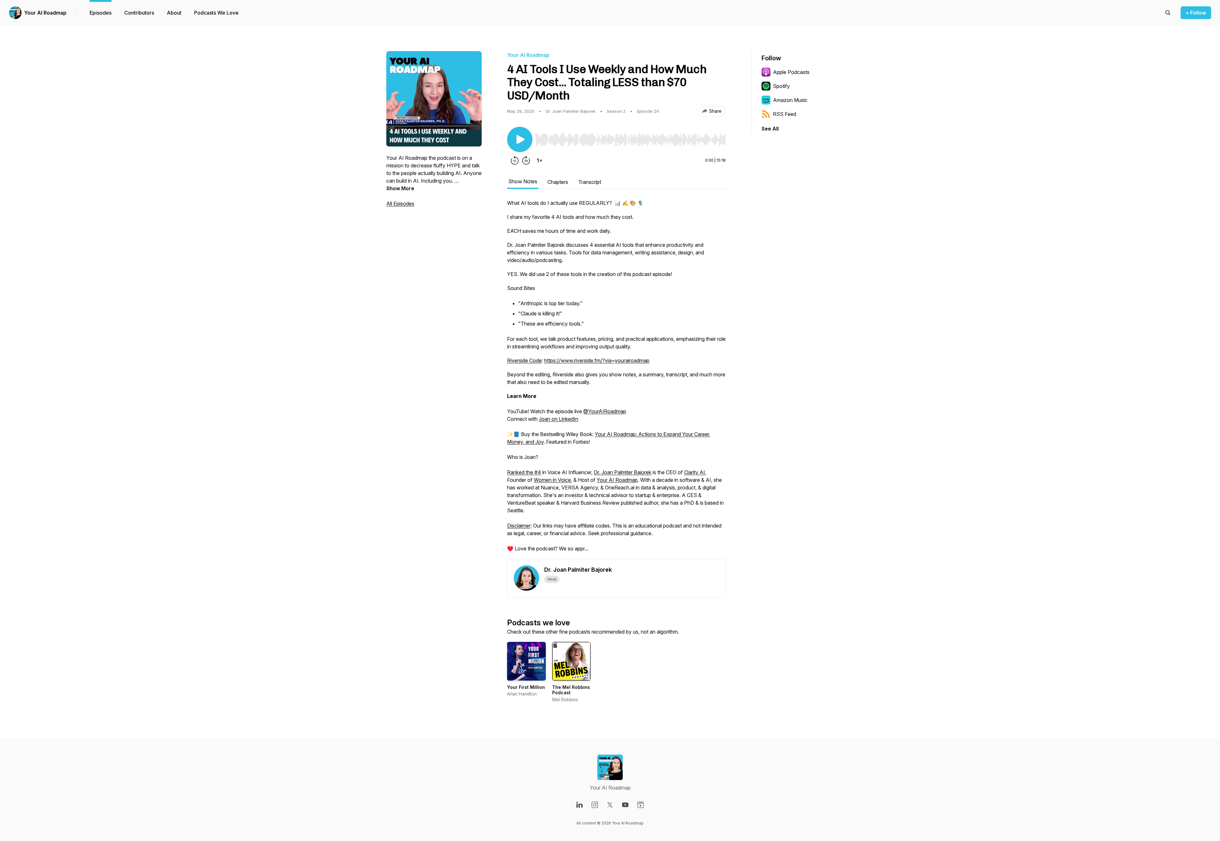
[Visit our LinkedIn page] (579, 805)
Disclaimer (519, 525)
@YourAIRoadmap (604, 411)
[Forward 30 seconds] (526, 160)
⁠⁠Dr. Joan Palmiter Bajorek (622, 472)
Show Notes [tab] (522, 181)
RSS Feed (784, 114)
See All (770, 128)
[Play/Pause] (519, 139)
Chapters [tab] (557, 182)
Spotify (781, 86)
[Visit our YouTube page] (625, 805)
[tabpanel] (616, 379)
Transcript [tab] (589, 182)
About (174, 13)
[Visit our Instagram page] (595, 805)
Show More (400, 188)
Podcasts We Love (216, 13)
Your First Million (526, 687)
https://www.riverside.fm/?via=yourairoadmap (596, 360)
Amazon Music (790, 100)
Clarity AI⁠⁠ (694, 472)
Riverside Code (524, 360)
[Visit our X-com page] (610, 805)
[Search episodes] (1167, 13)
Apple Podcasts (791, 72)
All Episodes (400, 203)
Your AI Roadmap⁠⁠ (617, 480)
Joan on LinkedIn (558, 419)
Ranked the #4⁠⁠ (524, 472)
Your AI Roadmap (45, 13)
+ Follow (1196, 13)
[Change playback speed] (539, 160)
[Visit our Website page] (640, 805)
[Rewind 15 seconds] (514, 160)
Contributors (139, 13)
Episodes (101, 13)
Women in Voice (552, 480)
